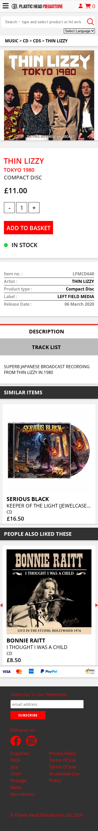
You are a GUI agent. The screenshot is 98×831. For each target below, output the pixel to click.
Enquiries (19, 753)
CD (25, 41)
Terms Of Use (62, 760)
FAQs (15, 760)
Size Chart (15, 770)
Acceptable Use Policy (64, 777)
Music (11, 41)
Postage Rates (18, 784)
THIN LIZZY (56, 41)
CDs (37, 41)
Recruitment (22, 794)
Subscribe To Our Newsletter (38, 694)
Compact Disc (80, 289)
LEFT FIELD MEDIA (75, 296)
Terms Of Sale (62, 767)
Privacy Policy (62, 753)
